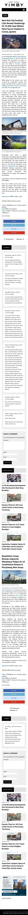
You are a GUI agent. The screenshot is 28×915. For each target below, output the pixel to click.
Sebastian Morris (7, 54)
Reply (11, 257)
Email (5, 457)
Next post (19, 239)
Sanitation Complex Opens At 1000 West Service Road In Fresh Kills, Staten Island (13, 546)
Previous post (10, 239)
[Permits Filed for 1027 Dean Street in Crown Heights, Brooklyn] (14, 520)
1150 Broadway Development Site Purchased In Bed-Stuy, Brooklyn (14, 487)
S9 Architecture (10, 166)
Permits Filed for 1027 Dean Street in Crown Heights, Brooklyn (13, 527)
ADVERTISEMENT (6, 898)
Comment (5, 440)
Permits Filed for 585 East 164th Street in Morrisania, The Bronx (12, 507)
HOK (16, 155)
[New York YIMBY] (14, 4)
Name (5, 452)
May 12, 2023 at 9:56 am (14, 726)
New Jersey (19, 595)
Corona (17, 64)
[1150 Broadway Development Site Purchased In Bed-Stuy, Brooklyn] (14, 481)
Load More (14, 904)
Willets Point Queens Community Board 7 (14, 57)
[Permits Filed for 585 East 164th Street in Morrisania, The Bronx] (14, 500)
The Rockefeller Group (9, 590)
